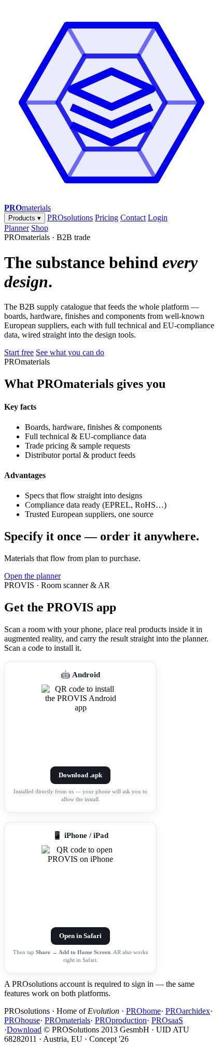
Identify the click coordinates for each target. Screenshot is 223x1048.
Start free (19, 352)
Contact (133, 217)
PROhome (143, 1011)
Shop (39, 227)
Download (24, 1029)
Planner (16, 227)
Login (158, 217)
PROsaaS (167, 1020)
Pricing (106, 217)
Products (24, 218)
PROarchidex (187, 1011)
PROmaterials (67, 1020)
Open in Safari (80, 936)
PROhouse (22, 1020)
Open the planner (32, 575)
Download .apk (80, 775)
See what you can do (70, 352)
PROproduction (121, 1020)
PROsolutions (70, 217)
